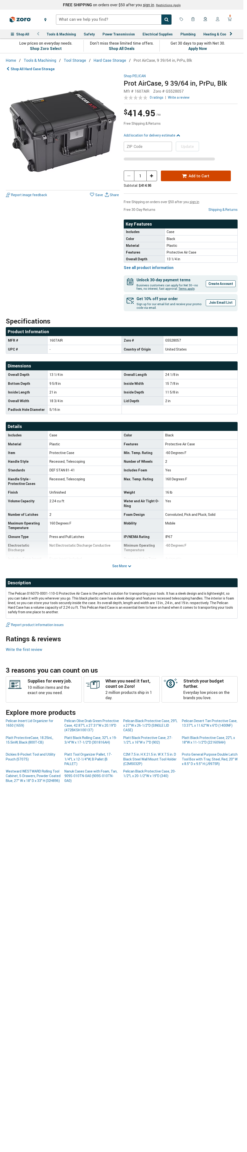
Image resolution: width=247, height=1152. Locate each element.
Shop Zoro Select (46, 48)
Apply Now (197, 48)
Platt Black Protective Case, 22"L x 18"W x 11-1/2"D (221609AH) (208, 740)
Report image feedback (29, 195)
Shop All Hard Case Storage (33, 69)
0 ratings (156, 97)
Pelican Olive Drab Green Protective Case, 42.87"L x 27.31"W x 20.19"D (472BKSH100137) (91, 725)
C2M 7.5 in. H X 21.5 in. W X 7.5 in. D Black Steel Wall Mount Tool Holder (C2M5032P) (150, 759)
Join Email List (221, 302)
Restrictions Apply (168, 5)
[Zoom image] (63, 131)
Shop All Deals (122, 48)
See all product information (148, 267)
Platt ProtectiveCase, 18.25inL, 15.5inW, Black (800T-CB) (29, 740)
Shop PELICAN (135, 76)
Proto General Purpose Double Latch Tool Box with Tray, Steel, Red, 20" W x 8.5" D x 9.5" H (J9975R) (210, 759)
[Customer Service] (205, 20)
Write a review (179, 97)
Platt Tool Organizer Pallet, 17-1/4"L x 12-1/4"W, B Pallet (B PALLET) (88, 759)
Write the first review (24, 649)
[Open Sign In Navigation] (218, 20)
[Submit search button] (166, 19)
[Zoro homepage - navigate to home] (20, 19)
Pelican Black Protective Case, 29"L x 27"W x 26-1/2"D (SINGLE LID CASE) (150, 725)
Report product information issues (37, 624)
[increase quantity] (151, 176)
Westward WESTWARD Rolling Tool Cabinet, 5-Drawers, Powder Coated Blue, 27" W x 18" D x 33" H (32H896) (33, 776)
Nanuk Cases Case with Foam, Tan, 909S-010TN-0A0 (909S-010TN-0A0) (90, 776)
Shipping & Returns (223, 209)
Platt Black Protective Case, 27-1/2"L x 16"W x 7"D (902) (147, 740)
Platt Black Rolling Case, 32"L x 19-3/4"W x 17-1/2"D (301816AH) (90, 740)
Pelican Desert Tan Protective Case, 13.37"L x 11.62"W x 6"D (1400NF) (209, 723)
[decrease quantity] (129, 176)
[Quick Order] (193, 20)
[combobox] (114, 19)
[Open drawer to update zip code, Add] (45, 19)
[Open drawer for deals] (181, 20)
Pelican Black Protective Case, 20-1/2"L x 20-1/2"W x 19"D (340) (149, 773)
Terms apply (186, 288)
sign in (148, 5)
